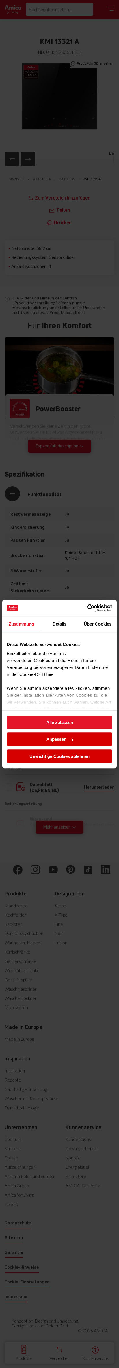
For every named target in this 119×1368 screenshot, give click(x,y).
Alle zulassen (59, 722)
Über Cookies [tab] (97, 623)
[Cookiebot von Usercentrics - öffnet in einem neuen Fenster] (87, 608)
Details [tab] (60, 623)
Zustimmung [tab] (21, 623)
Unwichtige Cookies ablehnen (59, 756)
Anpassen (56, 739)
